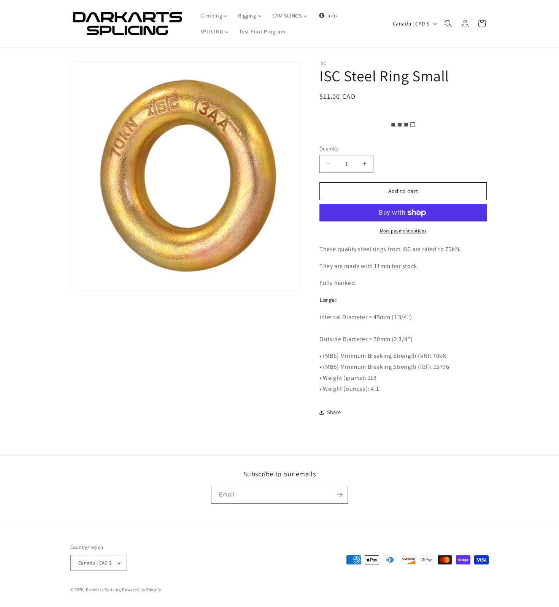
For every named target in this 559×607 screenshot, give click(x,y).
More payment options (403, 231)
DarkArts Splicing (103, 589)
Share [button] (334, 412)
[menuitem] (214, 16)
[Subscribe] (339, 495)
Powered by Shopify (141, 589)
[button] (448, 23)
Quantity (328, 148)
